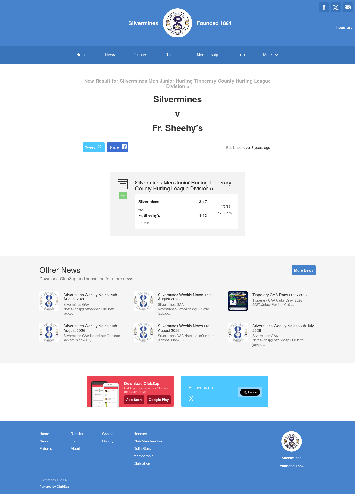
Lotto (240, 55)
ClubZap (63, 486)
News (110, 55)
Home (81, 55)
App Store (134, 400)
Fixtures (140, 55)
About (75, 448)
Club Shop (142, 463)
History (108, 441)
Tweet (90, 147)
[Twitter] (336, 7)
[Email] (348, 7)
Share (114, 147)
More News (303, 270)
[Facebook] (324, 7)
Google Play (159, 400)
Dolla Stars (142, 448)
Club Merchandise (148, 441)
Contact (108, 434)
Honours (140, 434)
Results (171, 55)
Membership (207, 55)
